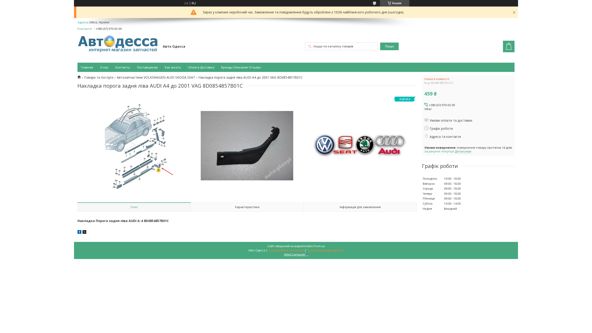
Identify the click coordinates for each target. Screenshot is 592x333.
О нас (104, 67)
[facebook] (79, 232)
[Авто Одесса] (117, 44)
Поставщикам (147, 67)
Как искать (173, 67)
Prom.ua (319, 246)
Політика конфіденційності (325, 250)
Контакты (122, 67)
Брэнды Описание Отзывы (241, 67)
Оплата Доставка (201, 67)
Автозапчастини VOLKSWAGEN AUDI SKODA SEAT (156, 77)
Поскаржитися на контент (286, 250)
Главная (87, 67)
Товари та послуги (98, 77)
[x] (84, 232)
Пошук (389, 46)
